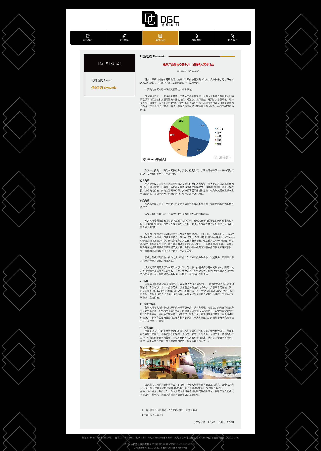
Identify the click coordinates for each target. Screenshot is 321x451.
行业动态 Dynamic (104, 87)
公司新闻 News (101, 80)
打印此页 (199, 422)
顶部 (221, 422)
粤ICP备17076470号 (187, 444)
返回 (211, 422)
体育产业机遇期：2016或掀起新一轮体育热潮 (173, 410)
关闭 (230, 422)
